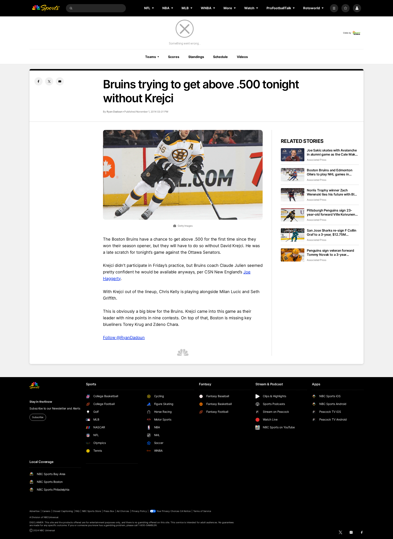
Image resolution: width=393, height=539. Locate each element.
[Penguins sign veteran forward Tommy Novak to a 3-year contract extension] (292, 255)
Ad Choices (123, 511)
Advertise (34, 511)
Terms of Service (202, 511)
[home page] (46, 8)
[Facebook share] (38, 81)
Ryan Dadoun (114, 111)
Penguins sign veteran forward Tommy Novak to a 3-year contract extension (330, 252)
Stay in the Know (40, 401)
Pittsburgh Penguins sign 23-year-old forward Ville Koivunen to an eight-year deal (331, 212)
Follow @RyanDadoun (124, 337)
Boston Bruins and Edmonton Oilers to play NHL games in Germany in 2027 (329, 172)
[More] (334, 8)
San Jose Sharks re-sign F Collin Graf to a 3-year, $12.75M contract (331, 232)
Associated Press (316, 159)
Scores (173, 57)
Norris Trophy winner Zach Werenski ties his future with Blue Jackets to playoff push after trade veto (332, 192)
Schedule (220, 57)
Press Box (109, 511)
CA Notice (185, 511)
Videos (242, 57)
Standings (196, 57)
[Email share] (60, 81)
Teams (150, 57)
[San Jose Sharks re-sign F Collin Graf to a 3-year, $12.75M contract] (292, 235)
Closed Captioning (63, 511)
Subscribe (37, 417)
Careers (46, 511)
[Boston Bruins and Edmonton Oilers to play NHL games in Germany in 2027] (292, 174)
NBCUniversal (51, 517)
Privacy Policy (139, 511)
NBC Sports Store (91, 511)
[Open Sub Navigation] (153, 8)
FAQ (77, 511)
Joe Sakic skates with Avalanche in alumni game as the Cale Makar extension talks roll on (332, 152)
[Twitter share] (49, 81)
